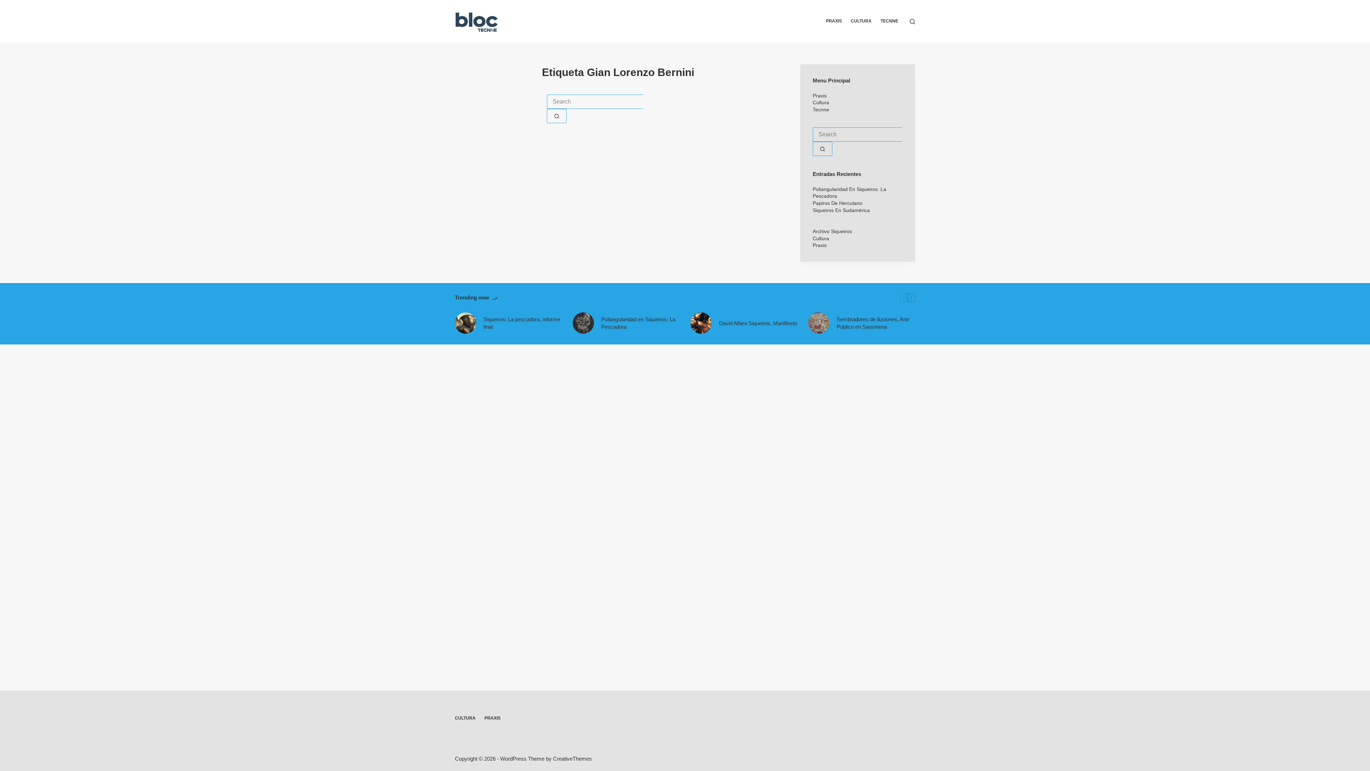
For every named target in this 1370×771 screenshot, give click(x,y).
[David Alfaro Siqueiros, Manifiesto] (701, 323)
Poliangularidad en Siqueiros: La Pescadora (638, 323)
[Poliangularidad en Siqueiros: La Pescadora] (583, 323)
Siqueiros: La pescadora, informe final (521, 323)
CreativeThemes (572, 759)
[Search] (912, 21)
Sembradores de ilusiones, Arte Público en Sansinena (873, 323)
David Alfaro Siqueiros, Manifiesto (758, 323)
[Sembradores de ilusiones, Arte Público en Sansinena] (818, 323)
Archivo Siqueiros (832, 231)
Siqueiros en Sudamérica (841, 210)
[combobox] (595, 102)
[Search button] (557, 116)
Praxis (834, 21)
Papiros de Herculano (837, 203)
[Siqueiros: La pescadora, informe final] (465, 323)
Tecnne (889, 21)
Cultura (861, 21)
